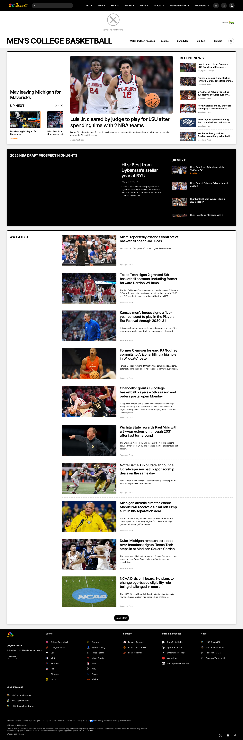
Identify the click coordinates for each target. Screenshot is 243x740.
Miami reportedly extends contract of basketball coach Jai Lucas (149, 239)
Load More (121, 618)
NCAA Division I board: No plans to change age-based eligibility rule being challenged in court (147, 582)
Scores (165, 40)
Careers (18, 721)
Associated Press (77, 140)
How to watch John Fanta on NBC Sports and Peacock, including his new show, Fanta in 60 (215, 65)
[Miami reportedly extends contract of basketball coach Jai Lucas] (89, 250)
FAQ (39, 721)
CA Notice (114, 721)
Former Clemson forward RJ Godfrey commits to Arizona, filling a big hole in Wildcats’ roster (148, 354)
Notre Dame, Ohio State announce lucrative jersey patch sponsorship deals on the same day (147, 469)
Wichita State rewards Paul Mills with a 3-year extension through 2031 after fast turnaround (148, 431)
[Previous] (56, 105)
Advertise (10, 721)
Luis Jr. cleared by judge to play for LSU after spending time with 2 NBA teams (119, 122)
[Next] (61, 105)
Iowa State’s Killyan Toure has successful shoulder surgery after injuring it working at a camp (215, 93)
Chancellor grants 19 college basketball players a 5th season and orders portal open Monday (148, 392)
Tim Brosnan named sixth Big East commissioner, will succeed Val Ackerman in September (215, 121)
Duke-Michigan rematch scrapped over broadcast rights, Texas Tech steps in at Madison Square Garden (147, 545)
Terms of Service (125, 721)
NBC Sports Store (49, 721)
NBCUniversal (22, 725)
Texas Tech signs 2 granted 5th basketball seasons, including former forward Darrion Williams (148, 279)
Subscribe (12, 656)
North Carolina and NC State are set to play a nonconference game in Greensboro (214, 107)
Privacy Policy (82, 721)
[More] (216, 5)
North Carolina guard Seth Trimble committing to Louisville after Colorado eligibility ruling (214, 135)
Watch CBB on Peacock (142, 40)
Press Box (61, 721)
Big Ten (201, 40)
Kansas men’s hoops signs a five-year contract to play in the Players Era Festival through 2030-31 (147, 316)
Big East (217, 40)
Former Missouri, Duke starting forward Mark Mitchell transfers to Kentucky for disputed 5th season (214, 79)
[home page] (18, 5)
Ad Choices (71, 721)
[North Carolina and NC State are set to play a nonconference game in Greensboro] (188, 108)
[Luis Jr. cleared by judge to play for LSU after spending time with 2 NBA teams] (121, 85)
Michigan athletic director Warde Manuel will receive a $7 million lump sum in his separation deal (148, 507)
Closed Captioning (30, 721)
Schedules (182, 40)
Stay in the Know (14, 645)
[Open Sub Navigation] (92, 5)
